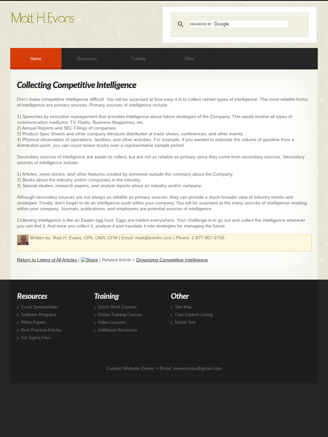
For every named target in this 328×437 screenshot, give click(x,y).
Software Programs (39, 314)
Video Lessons (112, 322)
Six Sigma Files (36, 337)
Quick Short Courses (117, 307)
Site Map (183, 307)
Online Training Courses (120, 314)
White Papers (33, 322)
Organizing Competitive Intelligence (172, 259)
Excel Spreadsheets (40, 307)
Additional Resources (117, 330)
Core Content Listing (194, 314)
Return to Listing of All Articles (47, 259)
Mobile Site (185, 322)
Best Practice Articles (41, 330)
